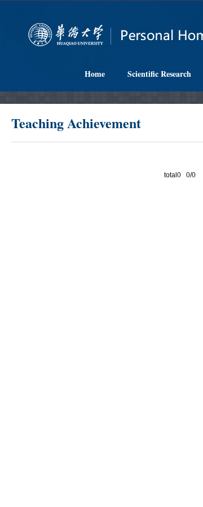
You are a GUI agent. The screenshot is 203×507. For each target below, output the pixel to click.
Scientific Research (159, 74)
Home (95, 74)
